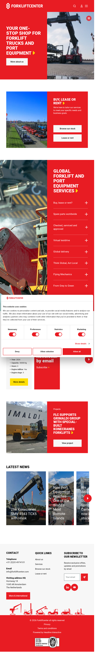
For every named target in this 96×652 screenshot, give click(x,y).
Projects (56, 409)
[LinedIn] (67, 587)
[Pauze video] (89, 18)
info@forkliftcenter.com (17, 571)
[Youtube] (74, 587)
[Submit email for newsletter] (84, 577)
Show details (80, 344)
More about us (17, 62)
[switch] (35, 334)
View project (67, 443)
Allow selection (47, 351)
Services (38, 564)
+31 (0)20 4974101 (15, 562)
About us (39, 559)
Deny (17, 351)
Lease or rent (68, 138)
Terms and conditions (47, 628)
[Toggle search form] (74, 6)
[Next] (89, 359)
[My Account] (82, 6)
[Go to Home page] (24, 6)
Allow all (77, 351)
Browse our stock (67, 128)
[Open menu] (86, 6)
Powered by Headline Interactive (47, 632)
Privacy (47, 624)
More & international (18, 596)
